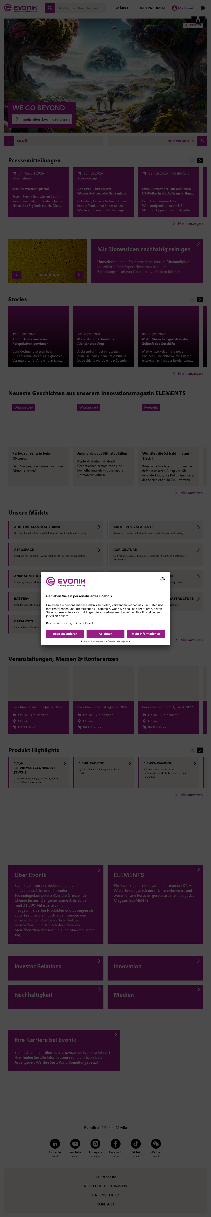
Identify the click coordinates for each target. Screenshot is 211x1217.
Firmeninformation (85, 623)
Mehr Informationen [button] (146, 633)
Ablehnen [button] (105, 633)
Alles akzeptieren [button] (65, 633)
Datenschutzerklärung (59, 623)
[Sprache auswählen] (162, 579)
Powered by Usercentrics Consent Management (105, 641)
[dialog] (105, 608)
